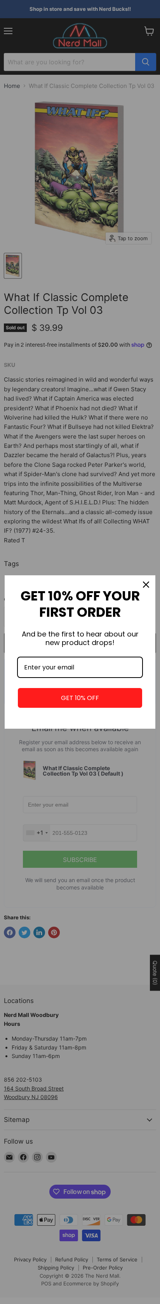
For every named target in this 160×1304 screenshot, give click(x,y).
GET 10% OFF (80, 697)
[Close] (146, 584)
